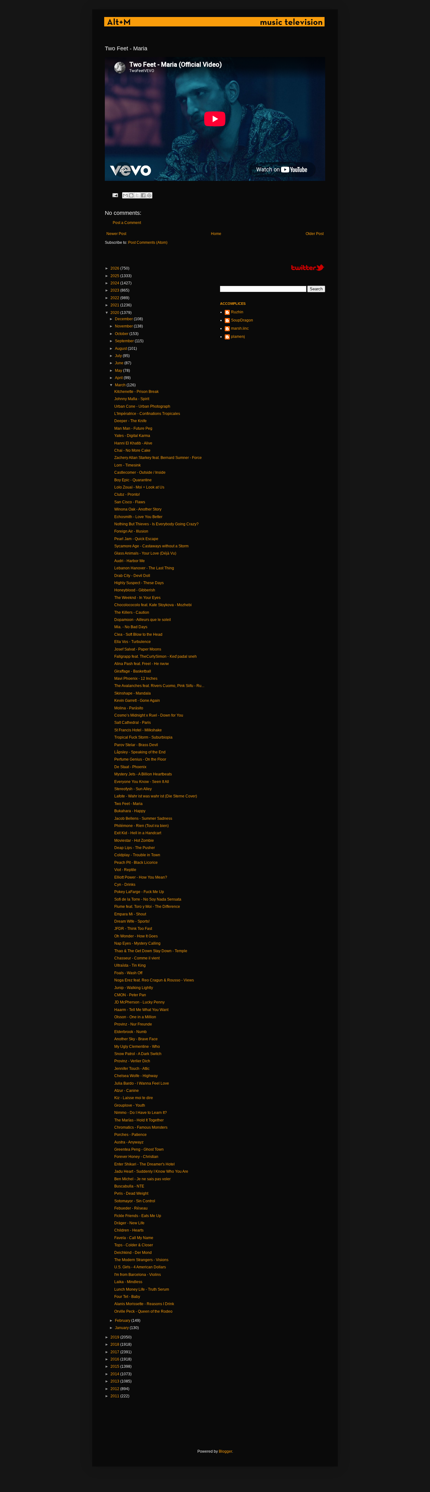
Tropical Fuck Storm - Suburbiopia (143, 737)
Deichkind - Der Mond (133, 1252)
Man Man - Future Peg (133, 428)
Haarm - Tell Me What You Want (141, 1010)
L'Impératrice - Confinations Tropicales (147, 413)
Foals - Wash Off (128, 973)
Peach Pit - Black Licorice (136, 862)
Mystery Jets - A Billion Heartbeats (143, 774)
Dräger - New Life (129, 1223)
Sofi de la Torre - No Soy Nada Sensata (147, 899)
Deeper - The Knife (130, 421)
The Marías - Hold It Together (139, 1120)
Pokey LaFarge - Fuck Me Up (139, 892)
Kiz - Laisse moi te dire (133, 1098)
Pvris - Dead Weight (131, 1193)
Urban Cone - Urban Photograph (142, 406)
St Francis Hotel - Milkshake (138, 730)
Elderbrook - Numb (130, 1032)
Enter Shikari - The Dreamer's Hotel (144, 1164)
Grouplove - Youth (129, 1105)
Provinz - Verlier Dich (132, 1061)
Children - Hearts (129, 1230)
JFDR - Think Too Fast (133, 928)
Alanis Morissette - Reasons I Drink (144, 1304)
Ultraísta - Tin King (130, 965)
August (121, 348)
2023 (115, 290)
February (123, 1320)
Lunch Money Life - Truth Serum (141, 1289)
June (119, 363)
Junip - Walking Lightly (133, 988)
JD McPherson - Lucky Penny (139, 1002)
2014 (115, 1374)
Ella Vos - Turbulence (132, 642)
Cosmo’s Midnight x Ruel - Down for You (148, 715)
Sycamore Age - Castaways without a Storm (151, 546)
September (125, 341)
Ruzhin (237, 312)
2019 (115, 1337)
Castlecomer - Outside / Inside (140, 472)
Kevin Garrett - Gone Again (137, 700)
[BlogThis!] (131, 195)
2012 (115, 1389)
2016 (115, 1359)
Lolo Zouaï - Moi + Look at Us (139, 487)
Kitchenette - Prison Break (136, 391)
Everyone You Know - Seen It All (141, 782)
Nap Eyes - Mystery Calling (137, 943)
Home (216, 234)
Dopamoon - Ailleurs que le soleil (142, 619)
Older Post (315, 234)
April (119, 378)
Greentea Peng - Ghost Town (139, 1149)
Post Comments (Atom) (147, 242)
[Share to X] (137, 195)
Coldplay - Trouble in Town (137, 855)
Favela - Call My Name (133, 1238)
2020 (115, 312)
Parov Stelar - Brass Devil (136, 745)
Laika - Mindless (128, 1282)
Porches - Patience (130, 1134)
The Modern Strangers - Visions (141, 1260)
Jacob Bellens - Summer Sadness (143, 818)
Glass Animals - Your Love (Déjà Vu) (145, 553)
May (119, 370)
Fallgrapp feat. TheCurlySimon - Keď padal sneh (155, 656)
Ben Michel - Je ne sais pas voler (142, 1179)
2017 (115, 1352)
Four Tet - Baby (127, 1296)
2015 (115, 1366)
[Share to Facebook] (143, 195)
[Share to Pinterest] (149, 195)
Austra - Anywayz (129, 1142)
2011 (115, 1396)
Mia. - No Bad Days (130, 627)
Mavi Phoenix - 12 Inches (135, 678)
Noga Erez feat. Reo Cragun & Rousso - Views (154, 980)
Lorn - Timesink (127, 465)
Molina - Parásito (128, 708)
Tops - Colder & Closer (133, 1245)
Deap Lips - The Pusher (134, 848)
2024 (115, 283)
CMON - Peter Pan (130, 995)
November (124, 326)
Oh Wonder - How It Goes (136, 936)
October (122, 334)
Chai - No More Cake (132, 450)
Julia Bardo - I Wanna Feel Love (141, 1083)
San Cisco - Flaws (129, 502)
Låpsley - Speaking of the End (140, 752)
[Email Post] (115, 195)
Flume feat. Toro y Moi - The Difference (147, 906)
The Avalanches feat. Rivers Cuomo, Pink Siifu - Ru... (159, 686)
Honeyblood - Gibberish (134, 590)
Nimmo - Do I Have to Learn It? (140, 1112)
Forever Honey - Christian (136, 1156)
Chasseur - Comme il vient (137, 958)
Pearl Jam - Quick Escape (136, 539)
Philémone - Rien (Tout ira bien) (141, 826)
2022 (115, 298)
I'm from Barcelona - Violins (137, 1274)
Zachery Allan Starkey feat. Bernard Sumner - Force (158, 457)
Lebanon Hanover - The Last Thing (144, 568)
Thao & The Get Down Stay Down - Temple (150, 951)
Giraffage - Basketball (132, 671)
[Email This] (125, 195)
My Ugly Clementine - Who (137, 1046)
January (122, 1328)
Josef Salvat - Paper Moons (137, 649)
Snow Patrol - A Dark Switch (137, 1054)
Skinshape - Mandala (132, 693)
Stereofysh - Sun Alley (133, 789)
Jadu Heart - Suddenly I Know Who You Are (151, 1171)
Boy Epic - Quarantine (133, 480)
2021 (115, 305)
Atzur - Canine (126, 1090)
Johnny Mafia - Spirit (131, 399)
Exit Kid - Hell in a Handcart (137, 833)
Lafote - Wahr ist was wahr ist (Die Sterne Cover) (155, 796)
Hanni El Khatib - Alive (133, 443)
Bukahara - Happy (129, 811)
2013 (115, 1381)
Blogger (225, 1451)
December (124, 319)
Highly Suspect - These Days (139, 583)
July (119, 356)
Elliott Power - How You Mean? (140, 877)
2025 (115, 276)
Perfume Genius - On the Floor (140, 759)
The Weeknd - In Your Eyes (137, 597)
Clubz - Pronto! (127, 494)
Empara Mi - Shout (130, 914)
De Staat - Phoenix (130, 767)
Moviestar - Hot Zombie (134, 840)
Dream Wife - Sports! (132, 921)
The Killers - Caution (131, 612)
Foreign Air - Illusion (131, 531)
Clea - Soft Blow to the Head (138, 634)
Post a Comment (127, 223)
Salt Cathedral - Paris (132, 722)
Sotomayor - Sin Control (134, 1201)
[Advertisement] (219, 1424)
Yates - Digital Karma (132, 435)
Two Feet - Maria (128, 804)
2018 (115, 1344)
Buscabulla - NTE (129, 1186)
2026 (115, 268)
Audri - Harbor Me (129, 561)
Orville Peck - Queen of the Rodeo (143, 1311)
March (121, 385)
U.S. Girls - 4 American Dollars (140, 1267)
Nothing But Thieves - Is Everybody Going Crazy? (156, 524)
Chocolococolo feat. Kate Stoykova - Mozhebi (153, 605)
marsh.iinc (240, 328)
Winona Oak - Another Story (137, 509)
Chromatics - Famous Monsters (140, 1127)
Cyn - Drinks (124, 884)
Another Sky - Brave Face (136, 1039)
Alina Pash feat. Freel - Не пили (141, 664)
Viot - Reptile (125, 870)
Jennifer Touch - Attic (132, 1068)
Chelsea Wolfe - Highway (136, 1076)
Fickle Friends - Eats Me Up (137, 1216)
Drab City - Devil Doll (132, 575)
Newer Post (116, 234)
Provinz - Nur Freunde (133, 1024)
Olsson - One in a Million (135, 1017)
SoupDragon (242, 320)
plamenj (238, 336)
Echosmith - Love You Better (138, 517)
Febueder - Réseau (131, 1208)
